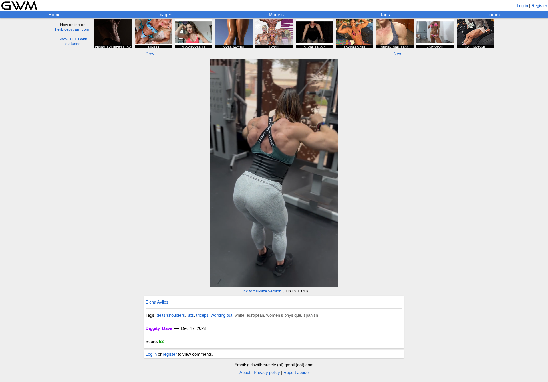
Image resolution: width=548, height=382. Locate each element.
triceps (202, 315)
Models (276, 14)
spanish (310, 315)
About (244, 372)
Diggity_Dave (159, 328)
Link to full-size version (260, 291)
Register (539, 5)
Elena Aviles (157, 302)
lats (190, 315)
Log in (522, 5)
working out (221, 315)
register (170, 354)
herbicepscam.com (72, 29)
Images (164, 14)
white (239, 315)
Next (398, 53)
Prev (150, 53)
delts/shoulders (171, 315)
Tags (385, 14)
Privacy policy (267, 372)
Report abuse (296, 372)
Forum (493, 14)
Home (54, 14)
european (255, 315)
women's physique (283, 315)
